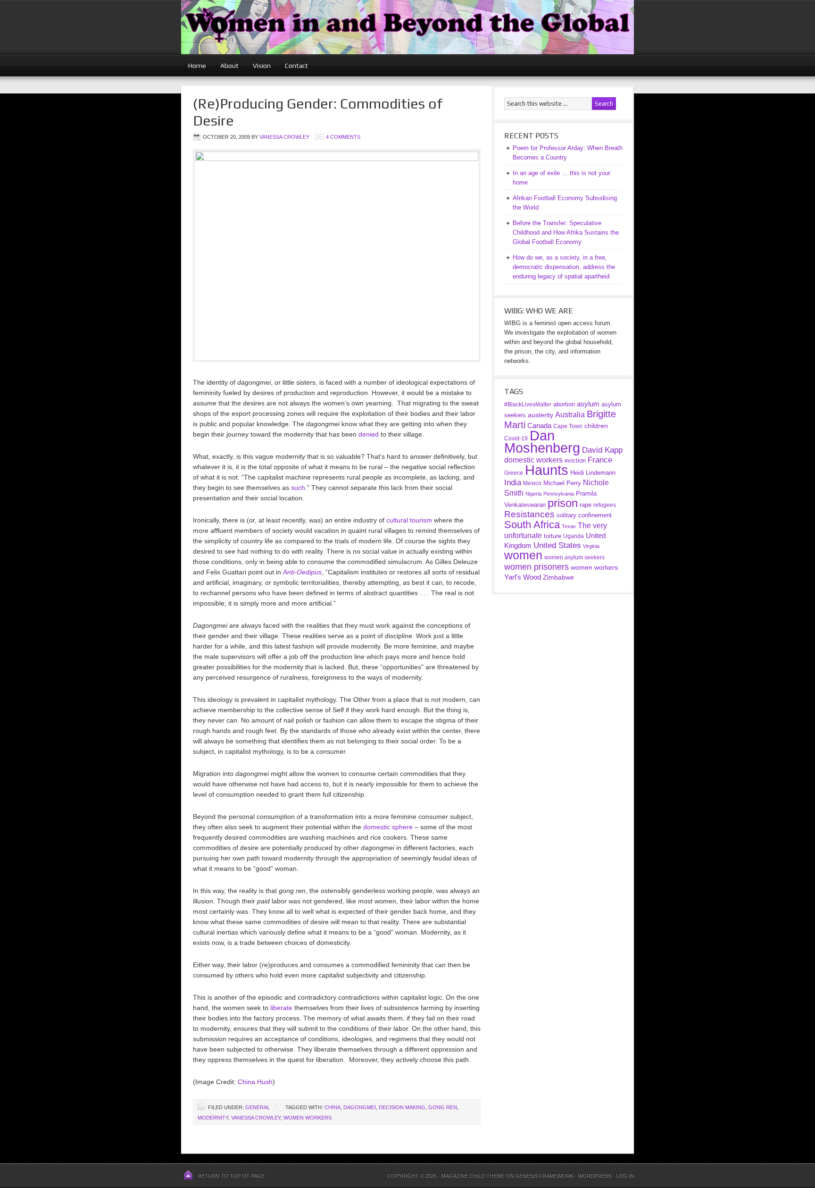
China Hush (255, 1082)
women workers (307, 1118)
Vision (262, 65)
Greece (513, 473)
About (229, 65)
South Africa (532, 525)
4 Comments (343, 137)
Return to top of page (231, 1176)
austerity (540, 415)
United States (557, 545)
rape (585, 504)
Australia (570, 415)
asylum (588, 404)
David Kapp (602, 450)
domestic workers (533, 460)
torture (552, 535)
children (596, 426)
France (600, 459)
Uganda (573, 536)
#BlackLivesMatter (527, 404)
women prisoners (536, 567)
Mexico (532, 483)
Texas (569, 526)
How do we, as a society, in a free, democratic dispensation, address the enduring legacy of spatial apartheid (564, 267)
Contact (296, 65)
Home (197, 65)
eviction (575, 460)
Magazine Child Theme (472, 1176)
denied (368, 434)
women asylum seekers (574, 557)
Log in (625, 1176)
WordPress (594, 1176)
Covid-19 (516, 438)
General (257, 1107)
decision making (402, 1107)
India (512, 482)
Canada (539, 425)
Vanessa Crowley (284, 137)
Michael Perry (562, 483)
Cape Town (567, 426)
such (298, 487)
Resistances (529, 514)
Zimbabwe (558, 577)
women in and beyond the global (407, 27)
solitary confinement (584, 515)
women (523, 555)
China (332, 1107)
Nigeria (533, 494)
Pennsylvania (558, 494)
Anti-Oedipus (302, 572)
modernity (213, 1118)
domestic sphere (388, 827)
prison (563, 503)
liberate (281, 1007)
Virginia (591, 546)
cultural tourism (409, 520)
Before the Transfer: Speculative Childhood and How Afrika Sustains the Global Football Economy (566, 232)
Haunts (546, 470)
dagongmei (359, 1107)
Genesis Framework (544, 1176)
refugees (604, 505)
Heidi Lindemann (592, 472)
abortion (564, 404)
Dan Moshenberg (542, 441)
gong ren (442, 1107)
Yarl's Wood (522, 577)
